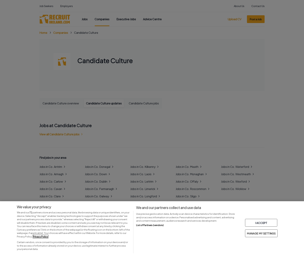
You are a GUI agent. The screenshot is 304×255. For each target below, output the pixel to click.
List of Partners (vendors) (150, 225)
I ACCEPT (261, 222)
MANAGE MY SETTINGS (261, 233)
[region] (152, 228)
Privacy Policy (40, 236)
